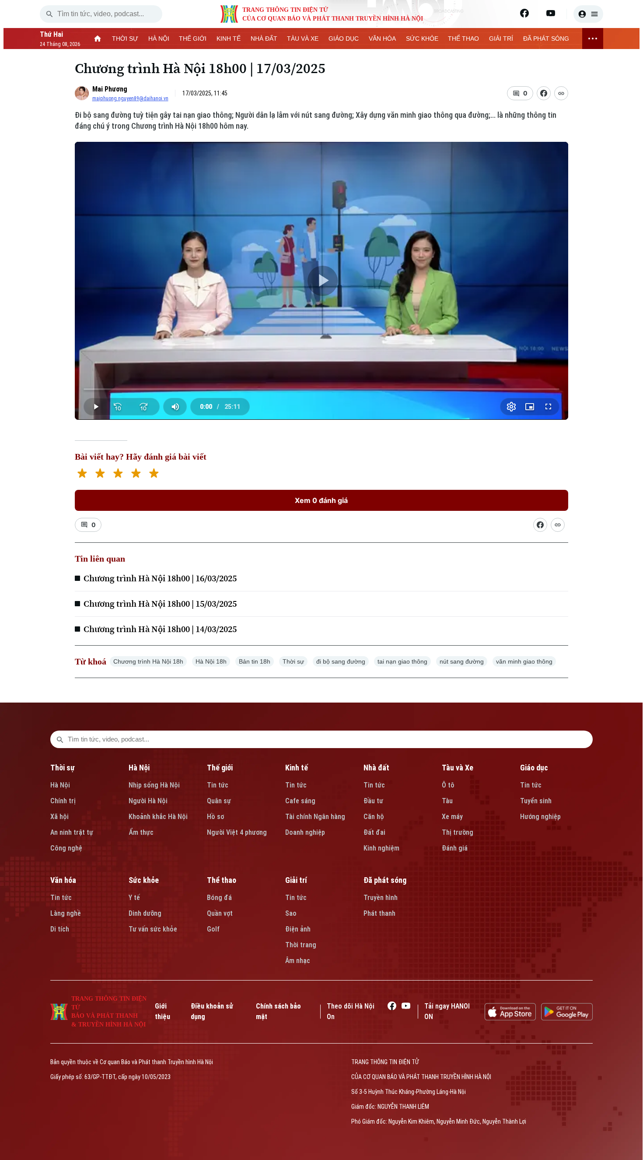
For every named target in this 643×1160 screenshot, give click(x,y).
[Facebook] (524, 13)
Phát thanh (379, 913)
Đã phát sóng (384, 880)
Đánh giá (455, 848)
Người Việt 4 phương (237, 832)
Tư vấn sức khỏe (153, 929)
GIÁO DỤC (343, 38)
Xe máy (452, 816)
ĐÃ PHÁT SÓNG (546, 38)
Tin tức (217, 785)
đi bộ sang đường (340, 661)
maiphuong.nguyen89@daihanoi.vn (130, 98)
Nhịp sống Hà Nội (154, 785)
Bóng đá (219, 897)
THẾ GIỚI (192, 38)
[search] (49, 14)
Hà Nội (60, 785)
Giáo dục (534, 767)
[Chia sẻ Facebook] (544, 93)
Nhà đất (376, 767)
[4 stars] (136, 474)
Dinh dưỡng (145, 913)
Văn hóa (63, 880)
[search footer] (60, 739)
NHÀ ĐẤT (264, 38)
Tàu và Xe (457, 767)
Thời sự (293, 661)
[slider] (322, 389)
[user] (588, 14)
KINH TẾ (229, 38)
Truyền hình (380, 897)
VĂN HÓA (382, 38)
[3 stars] (118, 474)
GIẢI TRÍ (501, 38)
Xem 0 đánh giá (321, 500)
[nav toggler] (592, 38)
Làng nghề (65, 913)
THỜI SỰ (125, 38)
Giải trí (296, 880)
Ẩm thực (141, 832)
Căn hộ (373, 816)
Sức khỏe (144, 880)
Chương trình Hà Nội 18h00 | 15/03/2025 (160, 604)
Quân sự (219, 801)
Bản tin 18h (254, 661)
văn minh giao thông (524, 661)
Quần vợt (220, 913)
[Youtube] (550, 13)
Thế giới (220, 767)
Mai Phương (109, 89)
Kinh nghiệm (381, 848)
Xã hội (59, 816)
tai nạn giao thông (402, 661)
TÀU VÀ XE (302, 38)
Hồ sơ (215, 816)
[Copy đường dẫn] (561, 93)
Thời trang (300, 945)
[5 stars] (154, 474)
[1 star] (82, 474)
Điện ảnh (298, 929)
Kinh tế (296, 767)
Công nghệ (66, 848)
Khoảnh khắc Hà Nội (158, 816)
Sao (291, 913)
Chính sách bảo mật (278, 1011)
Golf (213, 929)
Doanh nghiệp (305, 832)
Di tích (59, 929)
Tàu (447, 801)
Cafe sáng (300, 801)
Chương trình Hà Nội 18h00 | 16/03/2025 (160, 578)
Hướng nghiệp (540, 816)
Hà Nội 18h (211, 661)
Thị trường (457, 832)
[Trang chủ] (97, 38)
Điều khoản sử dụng (212, 1011)
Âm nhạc (297, 960)
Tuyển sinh (536, 801)
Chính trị (63, 801)
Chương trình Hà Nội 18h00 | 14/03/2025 (160, 629)
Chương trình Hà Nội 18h (148, 661)
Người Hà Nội (148, 801)
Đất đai (374, 832)
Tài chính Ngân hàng (315, 816)
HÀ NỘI (158, 38)
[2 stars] (100, 474)
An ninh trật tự (71, 832)
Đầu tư (373, 801)
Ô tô (448, 785)
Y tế (134, 897)
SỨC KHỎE (422, 38)
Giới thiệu (162, 1011)
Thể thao (221, 880)
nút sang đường (462, 661)
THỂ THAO (463, 38)
